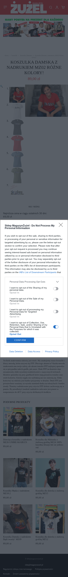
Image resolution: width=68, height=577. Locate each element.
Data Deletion (16, 351)
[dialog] (34, 288)
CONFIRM (20, 340)
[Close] (62, 226)
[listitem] (34, 281)
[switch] (55, 288)
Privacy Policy (52, 351)
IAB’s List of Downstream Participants (37, 272)
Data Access (34, 351)
